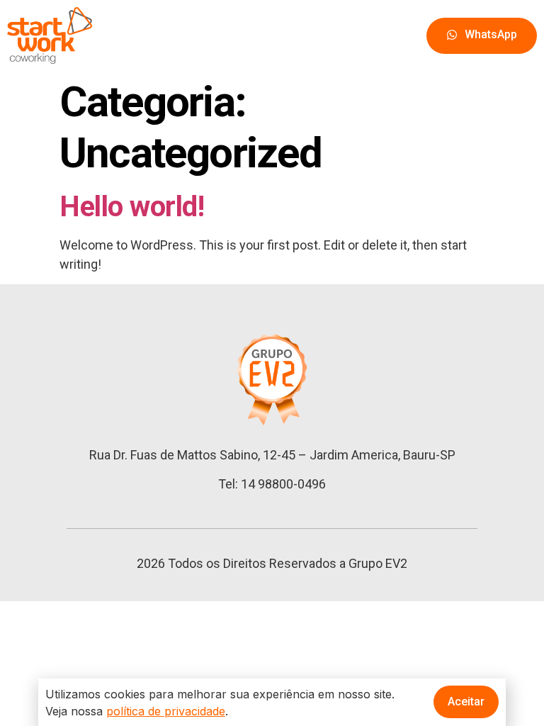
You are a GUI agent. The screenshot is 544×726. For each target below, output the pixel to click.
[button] (481, 36)
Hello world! (132, 206)
